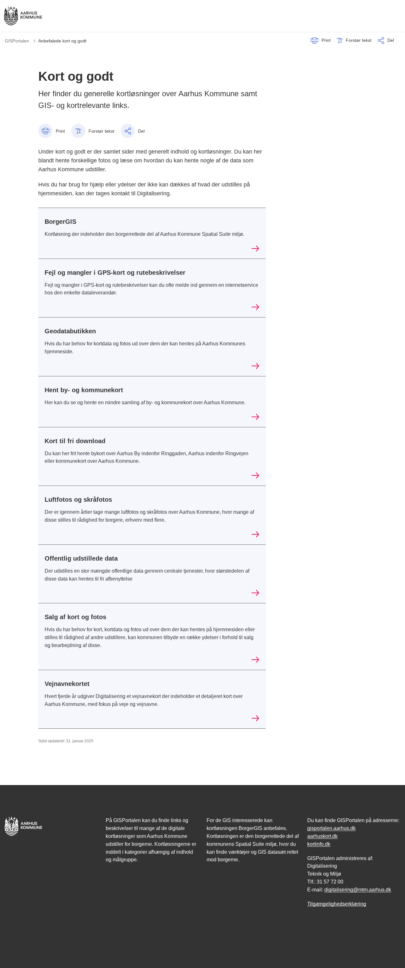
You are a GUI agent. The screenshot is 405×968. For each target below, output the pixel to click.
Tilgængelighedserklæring (336, 904)
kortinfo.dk (318, 844)
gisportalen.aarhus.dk (331, 828)
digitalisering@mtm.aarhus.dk (357, 889)
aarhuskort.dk (322, 836)
